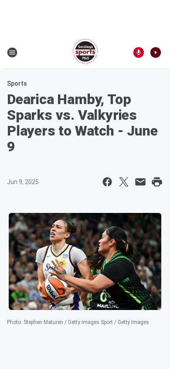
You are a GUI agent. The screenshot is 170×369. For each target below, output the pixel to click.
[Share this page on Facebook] (107, 182)
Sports (17, 83)
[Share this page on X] (124, 182)
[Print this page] (157, 182)
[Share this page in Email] (140, 182)
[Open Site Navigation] (12, 52)
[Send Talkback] (138, 52)
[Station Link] (85, 52)
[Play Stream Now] (155, 52)
